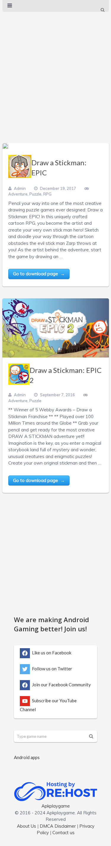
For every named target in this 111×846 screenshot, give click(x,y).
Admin (20, 188)
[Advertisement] (55, 71)
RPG (47, 194)
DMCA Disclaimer (58, 826)
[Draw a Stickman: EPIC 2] (55, 328)
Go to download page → (39, 273)
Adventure (18, 194)
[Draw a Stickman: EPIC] (5, 146)
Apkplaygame (55, 806)
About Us (26, 826)
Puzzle (35, 194)
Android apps (27, 757)
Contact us (63, 832)
